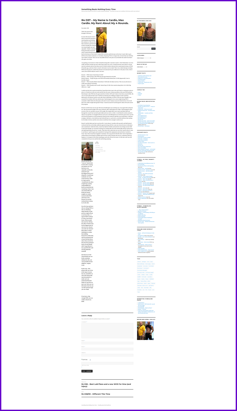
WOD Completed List (142, 251)
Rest (142, 287)
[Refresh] (90, 359)
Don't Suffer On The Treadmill (144, 137)
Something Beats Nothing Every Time (98, 9)
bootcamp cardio (141, 272)
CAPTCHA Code (85, 365)
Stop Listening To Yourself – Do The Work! (146, 149)
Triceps (149, 289)
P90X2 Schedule (141, 248)
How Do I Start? (141, 141)
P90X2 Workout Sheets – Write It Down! (146, 249)
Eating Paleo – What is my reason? (145, 109)
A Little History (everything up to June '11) (146, 163)
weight (98, 152)
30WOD (139, 261)
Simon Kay (97, 145)
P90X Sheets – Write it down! (144, 242)
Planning (101, 149)
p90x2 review (140, 283)
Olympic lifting (143, 281)
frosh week (144, 276)
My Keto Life (140, 119)
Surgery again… (141, 83)
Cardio (138, 274)
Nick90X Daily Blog (142, 215)
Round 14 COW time (142, 197)
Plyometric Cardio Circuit (142, 285)
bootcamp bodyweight (142, 270)
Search (138, 46)
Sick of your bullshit (142, 147)
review (101, 150)
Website (83, 352)
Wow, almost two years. (142, 77)
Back (152, 261)
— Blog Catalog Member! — (143, 209)
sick (143, 289)
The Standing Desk (142, 151)
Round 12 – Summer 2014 (143, 193)
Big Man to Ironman (142, 211)
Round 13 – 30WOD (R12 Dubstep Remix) (146, 194)
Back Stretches (141, 136)
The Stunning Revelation (143, 123)
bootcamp (145, 265)
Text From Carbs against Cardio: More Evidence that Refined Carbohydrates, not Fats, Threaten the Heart (146, 312)
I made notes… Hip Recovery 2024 (145, 82)
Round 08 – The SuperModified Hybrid (146, 185)
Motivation (140, 144)
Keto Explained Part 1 (142, 115)
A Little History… (141, 302)
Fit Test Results (141, 164)
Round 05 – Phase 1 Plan (143, 178)
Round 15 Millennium (142, 198)
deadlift (139, 276)
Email (83, 346)
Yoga (138, 291)
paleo (149, 283)
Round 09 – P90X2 (142, 188)
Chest (147, 274)
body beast (139, 265)
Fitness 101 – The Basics (143, 138)
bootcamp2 (151, 265)
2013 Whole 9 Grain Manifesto (144, 105)
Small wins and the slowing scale (144, 75)
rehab (138, 287)
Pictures (97, 149)
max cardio (97, 150)
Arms (148, 261)
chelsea (143, 274)
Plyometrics (151, 285)
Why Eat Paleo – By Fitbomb (143, 126)
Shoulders (139, 289)
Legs (138, 281)
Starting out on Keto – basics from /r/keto (146, 120)
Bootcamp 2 (139, 268)
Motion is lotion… (141, 81)
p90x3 (145, 283)
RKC (150, 287)
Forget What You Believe (143, 140)
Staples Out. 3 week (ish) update (144, 78)
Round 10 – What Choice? (143, 189)
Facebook (140, 93)
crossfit (150, 274)
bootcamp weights (149, 272)
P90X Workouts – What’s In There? (145, 308)
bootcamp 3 (146, 268)
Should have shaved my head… (144, 220)
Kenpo (147, 278)
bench (153, 263)
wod (153, 289)
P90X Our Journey (141, 216)
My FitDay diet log (141, 118)
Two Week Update (141, 79)
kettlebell (151, 278)
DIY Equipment (141, 235)
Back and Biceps (140, 263)
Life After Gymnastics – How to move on (146, 142)
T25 (146, 289)
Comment (84, 321)
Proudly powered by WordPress (104, 405)
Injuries (138, 278)
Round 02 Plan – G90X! (142, 168)
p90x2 (149, 281)
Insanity (142, 278)
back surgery (148, 263)
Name (83, 340)
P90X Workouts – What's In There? (145, 244)
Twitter (139, 95)
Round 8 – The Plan (142, 309)
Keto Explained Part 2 (142, 117)
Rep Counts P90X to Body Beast (144, 146)
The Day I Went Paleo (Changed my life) (146, 122)
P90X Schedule (141, 239)
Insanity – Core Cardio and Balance (145, 236)
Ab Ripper (144, 261)
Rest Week (146, 287)
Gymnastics (149, 276)
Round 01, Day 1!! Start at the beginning (146, 165)
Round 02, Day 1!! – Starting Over (144, 169)
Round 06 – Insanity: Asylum (144, 182)
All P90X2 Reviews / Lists (143, 134)
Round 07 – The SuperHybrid (144, 184)
